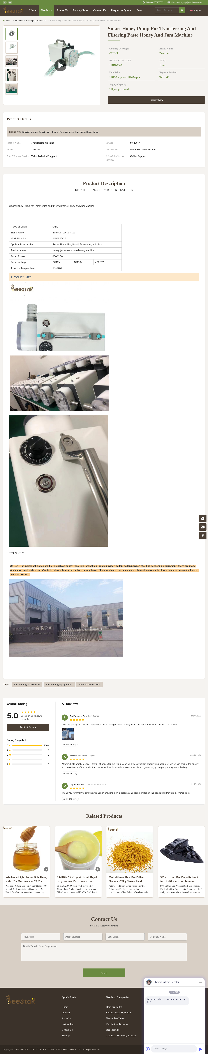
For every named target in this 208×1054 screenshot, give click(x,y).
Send (104, 973)
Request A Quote (121, 10)
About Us (62, 10)
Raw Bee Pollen (114, 1007)
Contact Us (99, 10)
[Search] (182, 10)
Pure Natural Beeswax (117, 1024)
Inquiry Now (156, 100)
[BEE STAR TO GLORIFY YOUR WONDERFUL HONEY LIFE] (20, 1003)
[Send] (200, 1049)
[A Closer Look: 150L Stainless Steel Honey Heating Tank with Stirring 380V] (60, 65)
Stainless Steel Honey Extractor (121, 1035)
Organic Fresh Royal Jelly (118, 1012)
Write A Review (28, 727)
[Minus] (200, 982)
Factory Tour (80, 10)
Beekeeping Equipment (36, 20)
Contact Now (26, 892)
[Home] (13, 10)
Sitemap (66, 1035)
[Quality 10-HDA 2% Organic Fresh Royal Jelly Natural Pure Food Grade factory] (78, 849)
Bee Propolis (112, 1029)
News (139, 10)
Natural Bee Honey (115, 1018)
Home (32, 10)
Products (46, 10)
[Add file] (148, 1049)
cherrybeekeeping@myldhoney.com (186, 2)
